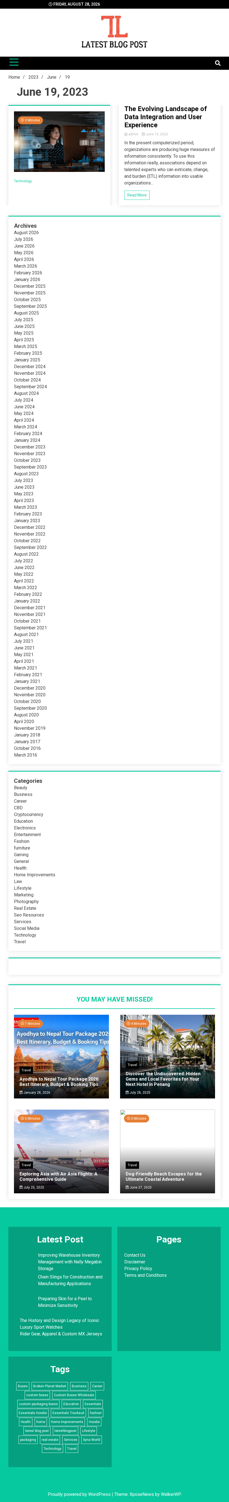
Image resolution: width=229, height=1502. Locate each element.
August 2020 (26, 715)
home (40, 1422)
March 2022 (25, 587)
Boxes (23, 1386)
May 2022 (24, 574)
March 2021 (25, 668)
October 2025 (27, 299)
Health (20, 868)
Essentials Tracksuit (68, 1413)
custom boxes (37, 1395)
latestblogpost (65, 1431)
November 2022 (30, 534)
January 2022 (27, 601)
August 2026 (26, 232)
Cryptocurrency (28, 814)
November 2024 (30, 373)
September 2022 (30, 547)
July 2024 (23, 400)
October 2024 (27, 380)
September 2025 (30, 306)
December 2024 (30, 366)
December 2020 (30, 688)
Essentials (93, 1404)
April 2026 (24, 259)
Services (22, 921)
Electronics (25, 828)
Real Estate (25, 908)
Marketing (24, 895)
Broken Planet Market (49, 1386)
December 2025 (30, 286)
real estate (50, 1440)
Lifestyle (23, 888)
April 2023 (24, 500)
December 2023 (30, 447)
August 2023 (26, 473)
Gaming (21, 854)
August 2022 (26, 554)
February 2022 (28, 594)
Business (23, 794)
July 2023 (23, 480)
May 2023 (24, 493)
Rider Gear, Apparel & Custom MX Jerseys (61, 1334)
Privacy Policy (138, 1268)
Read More (137, 195)
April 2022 (24, 581)
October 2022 (27, 540)
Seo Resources (29, 915)
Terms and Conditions (145, 1275)
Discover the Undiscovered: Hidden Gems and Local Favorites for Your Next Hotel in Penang (163, 1079)
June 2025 (24, 326)
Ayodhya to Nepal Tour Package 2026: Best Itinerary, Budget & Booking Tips (59, 1081)
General (21, 861)
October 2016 (27, 748)
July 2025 (23, 319)
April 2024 (24, 420)
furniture (22, 848)
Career (20, 801)
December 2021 (30, 607)
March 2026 (25, 266)
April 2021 (24, 661)
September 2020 (30, 708)
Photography (26, 901)
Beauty (20, 787)
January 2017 (27, 741)
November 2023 (30, 453)
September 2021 (30, 627)
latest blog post (37, 1431)
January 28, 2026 (36, 1093)
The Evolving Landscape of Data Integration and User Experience (165, 117)
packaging (28, 1440)
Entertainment (27, 834)
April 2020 (24, 721)
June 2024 (24, 406)
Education (23, 821)
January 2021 (27, 681)
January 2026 (27, 279)
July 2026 (23, 239)
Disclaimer (134, 1262)
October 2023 (27, 460)
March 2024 (25, 427)
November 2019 (30, 728)
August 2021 (26, 634)
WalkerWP (170, 1494)
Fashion (21, 841)
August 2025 (26, 313)
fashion (96, 1413)
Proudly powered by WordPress (80, 1494)
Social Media (26, 928)
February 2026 (28, 272)
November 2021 (30, 614)
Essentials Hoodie (33, 1413)
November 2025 (30, 293)
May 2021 (24, 654)
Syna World (91, 1440)
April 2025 (24, 339)
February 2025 (28, 353)
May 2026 (24, 252)
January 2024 (27, 440)
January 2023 (27, 520)
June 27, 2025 (140, 1187)
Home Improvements (34, 874)
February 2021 (28, 674)
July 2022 (23, 560)
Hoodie (94, 1422)
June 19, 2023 (156, 134)
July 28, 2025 (139, 1093)
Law (18, 881)
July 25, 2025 (33, 1187)
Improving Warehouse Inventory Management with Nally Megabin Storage (70, 1262)
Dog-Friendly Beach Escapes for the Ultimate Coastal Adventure (164, 1176)
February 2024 (28, 433)
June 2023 (24, 487)
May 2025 (24, 333)
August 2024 (26, 393)
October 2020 (27, 701)
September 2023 (30, 467)
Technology (23, 181)
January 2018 (27, 735)
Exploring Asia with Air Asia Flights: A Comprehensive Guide (58, 1176)
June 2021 (24, 648)
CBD (18, 807)
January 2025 (27, 360)
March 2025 (25, 346)
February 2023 (28, 514)
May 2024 (24, 413)
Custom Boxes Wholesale (74, 1395)
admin (133, 134)
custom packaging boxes (38, 1404)
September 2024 (30, 386)
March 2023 (25, 507)
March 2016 (25, 755)
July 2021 (23, 641)
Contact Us (134, 1255)
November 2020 (30, 694)
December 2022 (30, 527)
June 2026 (24, 246)
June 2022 (24, 567)
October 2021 (27, 621)
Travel (20, 941)
